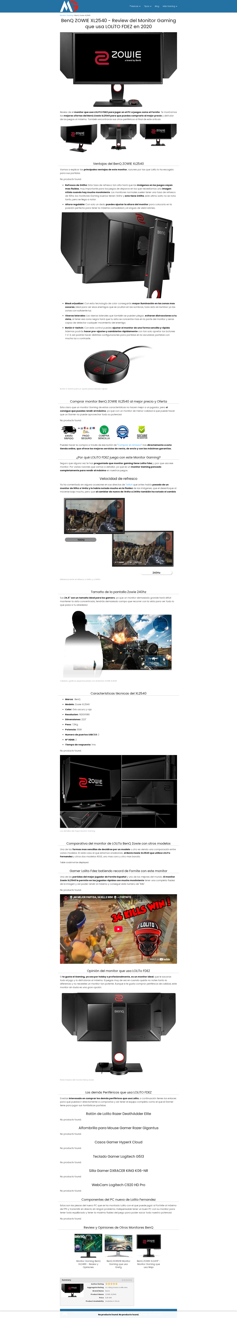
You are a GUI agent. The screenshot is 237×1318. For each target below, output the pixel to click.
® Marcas (134, 6)
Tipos (146, 6)
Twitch (129, 484)
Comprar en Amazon (129, 444)
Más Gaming (169, 6)
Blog (157, 6)
